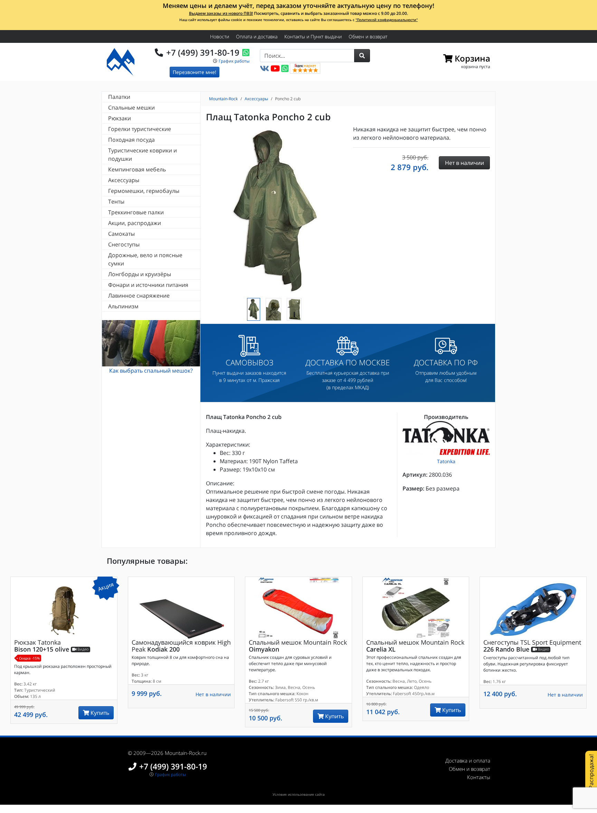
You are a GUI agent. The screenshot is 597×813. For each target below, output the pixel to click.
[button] (362, 55)
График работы (234, 61)
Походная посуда (131, 139)
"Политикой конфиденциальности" (387, 19)
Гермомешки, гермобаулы (143, 191)
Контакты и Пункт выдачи (313, 36)
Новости (219, 36)
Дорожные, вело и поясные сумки (145, 259)
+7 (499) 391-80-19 (202, 52)
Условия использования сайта (299, 794)
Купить (99, 713)
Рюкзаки (119, 118)
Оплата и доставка (256, 36)
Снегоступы (124, 244)
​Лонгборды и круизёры (139, 274)
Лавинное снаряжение (139, 295)
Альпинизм (123, 306)
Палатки (119, 97)
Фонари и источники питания (148, 285)
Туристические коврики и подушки (142, 154)
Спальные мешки (131, 107)
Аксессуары (123, 180)
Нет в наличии (213, 694)
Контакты (478, 777)
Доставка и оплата (467, 760)
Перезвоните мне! (194, 72)
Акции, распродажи (134, 223)
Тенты (116, 201)
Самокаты (121, 233)
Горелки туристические (139, 129)
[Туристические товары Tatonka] (446, 438)
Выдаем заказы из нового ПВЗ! (221, 13)
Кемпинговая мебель (137, 169)
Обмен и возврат (368, 36)
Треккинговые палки (136, 212)
